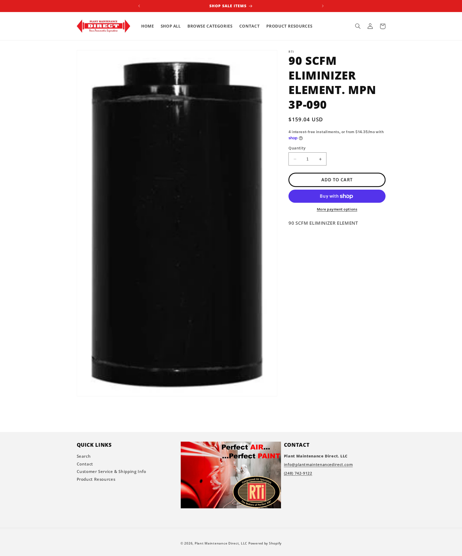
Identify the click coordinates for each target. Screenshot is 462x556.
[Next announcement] (323, 6)
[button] (358, 26)
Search (84, 456)
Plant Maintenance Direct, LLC (221, 543)
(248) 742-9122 (298, 473)
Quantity (297, 148)
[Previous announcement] (139, 6)
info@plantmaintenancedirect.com (318, 464)
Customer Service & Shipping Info (111, 471)
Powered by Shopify (265, 543)
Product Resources (96, 479)
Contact (85, 464)
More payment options (337, 209)
